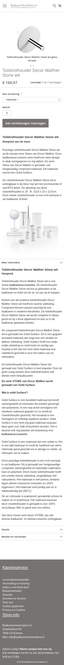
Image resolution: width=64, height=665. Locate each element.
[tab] (32, 262)
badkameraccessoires (22, 285)
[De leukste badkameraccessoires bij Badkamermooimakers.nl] (24, 6)
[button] (30, 65)
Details (5, 529)
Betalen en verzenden (14, 536)
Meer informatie (11, 262)
